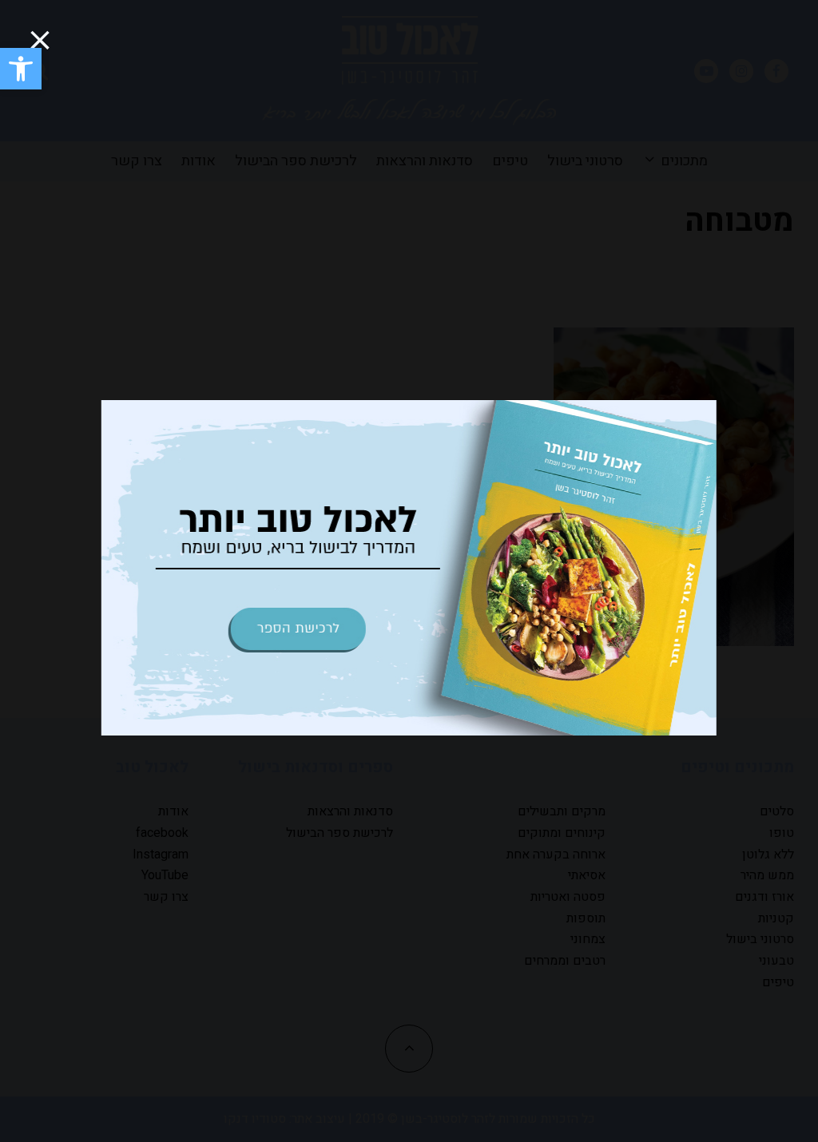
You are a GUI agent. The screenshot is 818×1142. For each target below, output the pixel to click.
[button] (21, 68)
